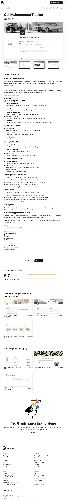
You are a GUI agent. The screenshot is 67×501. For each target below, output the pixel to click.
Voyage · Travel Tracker (41, 315)
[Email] (15, 245)
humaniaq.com (9, 238)
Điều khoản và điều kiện (9, 249)
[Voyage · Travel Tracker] (48, 306)
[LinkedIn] (8, 245)
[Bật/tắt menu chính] (65, 2)
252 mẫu (10, 19)
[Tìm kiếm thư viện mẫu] (61, 8)
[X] (5, 245)
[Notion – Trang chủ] (2, 2)
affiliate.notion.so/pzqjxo (11, 239)
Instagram (8, 236)
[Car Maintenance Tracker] (18, 358)
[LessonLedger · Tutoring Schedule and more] (18, 327)
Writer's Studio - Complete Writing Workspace (11, 316)
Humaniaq (11, 18)
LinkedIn (8, 235)
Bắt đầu (33, 432)
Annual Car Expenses (14, 388)
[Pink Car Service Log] (48, 358)
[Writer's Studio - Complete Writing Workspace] (18, 306)
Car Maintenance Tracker (14, 367)
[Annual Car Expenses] (18, 379)
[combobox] (52, 8)
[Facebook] (12, 245)
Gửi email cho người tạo (11, 233)
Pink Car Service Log (44, 367)
